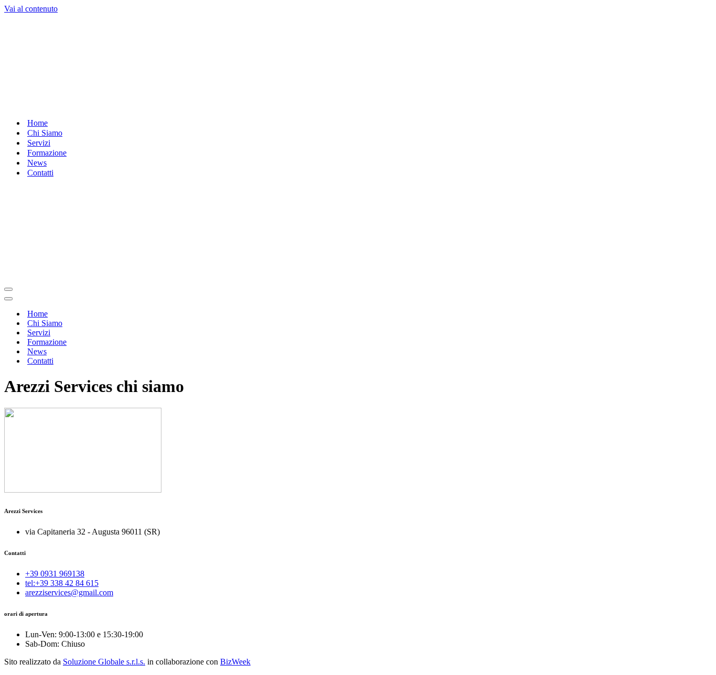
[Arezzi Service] (172, 104)
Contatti (40, 172)
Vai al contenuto (31, 8)
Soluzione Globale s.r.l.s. (104, 661)
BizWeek (235, 661)
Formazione (47, 152)
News (37, 162)
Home (37, 122)
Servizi (38, 142)
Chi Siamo (44, 132)
